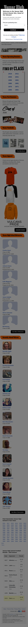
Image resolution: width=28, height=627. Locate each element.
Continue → (14, 30)
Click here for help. (18, 39)
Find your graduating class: (10, 22)
